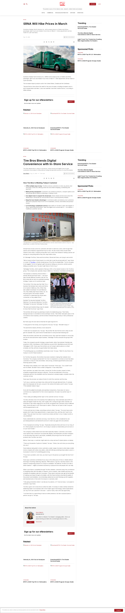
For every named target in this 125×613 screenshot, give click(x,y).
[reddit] (51, 42)
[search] (27, 4)
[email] (53, 42)
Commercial (50, 12)
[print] (74, 42)
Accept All (119, 610)
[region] (62, 610)
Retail (43, 12)
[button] (24, 4)
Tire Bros (32, 262)
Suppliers (72, 12)
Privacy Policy (42, 609)
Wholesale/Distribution (61, 12)
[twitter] (49, 42)
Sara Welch (26, 173)
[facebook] (44, 42)
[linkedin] (46, 42)
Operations (80, 12)
